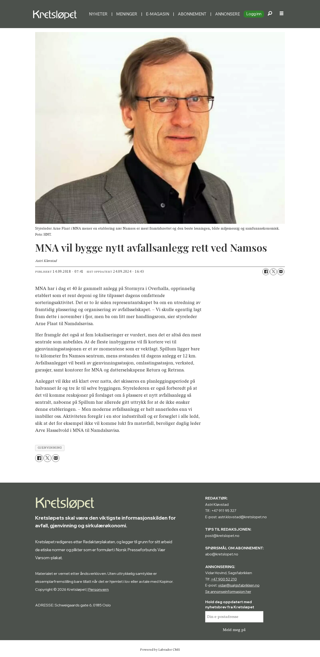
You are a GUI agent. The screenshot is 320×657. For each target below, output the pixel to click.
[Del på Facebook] (265, 271)
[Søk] (270, 14)
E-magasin (157, 13)
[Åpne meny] (281, 14)
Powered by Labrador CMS (160, 649)
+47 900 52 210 (224, 579)
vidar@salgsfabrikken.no (239, 585)
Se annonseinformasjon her (228, 591)
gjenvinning (50, 447)
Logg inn (253, 13)
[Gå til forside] (59, 14)
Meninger (126, 13)
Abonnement (192, 13)
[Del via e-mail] (280, 271)
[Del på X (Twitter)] (273, 271)
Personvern (98, 589)
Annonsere (227, 13)
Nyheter (98, 13)
